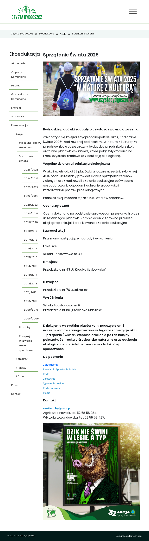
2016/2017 (30, 248)
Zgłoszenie (49, 378)
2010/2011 (30, 301)
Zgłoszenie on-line (53, 383)
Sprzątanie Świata (83, 33)
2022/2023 (31, 196)
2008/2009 (31, 318)
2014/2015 (30, 266)
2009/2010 (31, 310)
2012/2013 (30, 283)
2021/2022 (31, 205)
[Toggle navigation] (132, 12)
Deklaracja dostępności (129, 535)
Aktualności (18, 63)
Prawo (15, 385)
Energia (16, 108)
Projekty (21, 367)
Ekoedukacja (46, 33)
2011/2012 (30, 292)
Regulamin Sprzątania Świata (59, 369)
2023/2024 (31, 187)
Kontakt (16, 394)
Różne (20, 376)
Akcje (63, 33)
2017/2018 (30, 240)
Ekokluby (24, 327)
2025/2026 (31, 170)
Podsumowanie (52, 388)
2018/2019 (30, 231)
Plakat (46, 392)
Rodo (46, 374)
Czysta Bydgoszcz (22, 33)
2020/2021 (31, 213)
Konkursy (22, 359)
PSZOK (15, 85)
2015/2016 (30, 257)
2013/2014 (30, 275)
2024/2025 (31, 178)
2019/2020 (31, 222)
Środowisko (18, 116)
